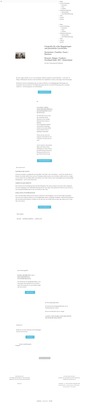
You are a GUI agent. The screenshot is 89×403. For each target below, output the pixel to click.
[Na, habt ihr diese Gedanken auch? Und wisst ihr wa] (39, 353)
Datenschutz (45, 401)
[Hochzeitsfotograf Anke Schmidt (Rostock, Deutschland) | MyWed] (31, 372)
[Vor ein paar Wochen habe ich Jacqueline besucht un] (20, 353)
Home (61, 1)
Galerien (62, 17)
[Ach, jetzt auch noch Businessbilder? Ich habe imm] (68, 353)
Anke (61, 15)
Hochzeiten (64, 5)
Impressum (39, 401)
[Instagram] (13, 387)
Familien (64, 8)
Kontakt (62, 19)
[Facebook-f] (9, 387)
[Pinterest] (16, 387)
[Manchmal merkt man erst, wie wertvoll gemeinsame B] (49, 353)
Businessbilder (65, 12)
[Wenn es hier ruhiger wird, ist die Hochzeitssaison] (30, 353)
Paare (63, 6)
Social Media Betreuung (67, 13)
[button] (74, 23)
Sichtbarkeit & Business (65, 10)
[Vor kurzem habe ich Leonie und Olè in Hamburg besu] (58, 353)
